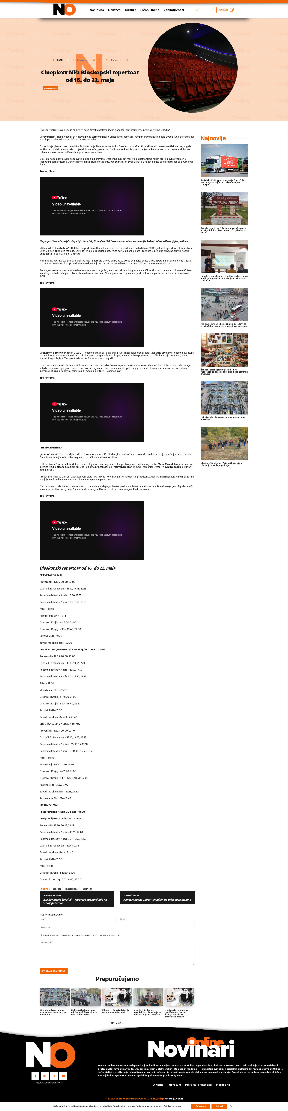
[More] (127, 60)
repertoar (86, 889)
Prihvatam (201, 1106)
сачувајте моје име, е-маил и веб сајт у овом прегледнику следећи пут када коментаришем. (81, 935)
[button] (197, 9)
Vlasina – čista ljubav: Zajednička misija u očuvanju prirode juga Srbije (221, 464)
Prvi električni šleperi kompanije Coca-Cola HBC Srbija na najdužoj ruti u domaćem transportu (222, 182)
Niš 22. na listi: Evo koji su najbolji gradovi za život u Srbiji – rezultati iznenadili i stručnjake (224, 325)
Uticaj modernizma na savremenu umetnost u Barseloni (53, 1012)
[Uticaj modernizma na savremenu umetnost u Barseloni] (55, 997)
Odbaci (219, 1106)
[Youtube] (63, 1076)
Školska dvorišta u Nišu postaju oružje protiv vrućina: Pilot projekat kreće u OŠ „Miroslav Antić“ (223, 230)
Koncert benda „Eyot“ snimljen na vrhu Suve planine (157, 899)
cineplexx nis (71, 889)
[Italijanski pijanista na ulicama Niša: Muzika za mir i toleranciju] (86, 997)
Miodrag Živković (174, 1098)
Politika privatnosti (173, 1106)
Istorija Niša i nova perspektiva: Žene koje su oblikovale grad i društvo (147, 1012)
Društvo (205, 176)
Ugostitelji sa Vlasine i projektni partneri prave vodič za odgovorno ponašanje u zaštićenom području (224, 278)
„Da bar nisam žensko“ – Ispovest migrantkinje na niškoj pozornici (75, 901)
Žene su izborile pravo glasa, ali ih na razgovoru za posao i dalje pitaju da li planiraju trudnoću (224, 371)
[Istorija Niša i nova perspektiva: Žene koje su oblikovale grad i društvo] (148, 997)
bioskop (57, 889)
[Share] (54, 1076)
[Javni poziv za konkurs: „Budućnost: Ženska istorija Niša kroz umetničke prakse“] (179, 997)
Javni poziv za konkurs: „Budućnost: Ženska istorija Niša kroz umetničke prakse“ (177, 1013)
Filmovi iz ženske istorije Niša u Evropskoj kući (115, 1011)
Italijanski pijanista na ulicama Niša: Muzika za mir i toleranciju (84, 1012)
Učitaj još (116, 1023)
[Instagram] (45, 1076)
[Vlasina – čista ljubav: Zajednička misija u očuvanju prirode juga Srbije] (224, 443)
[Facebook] (35, 1076)
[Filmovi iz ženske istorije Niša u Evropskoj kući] (117, 997)
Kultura (205, 413)
